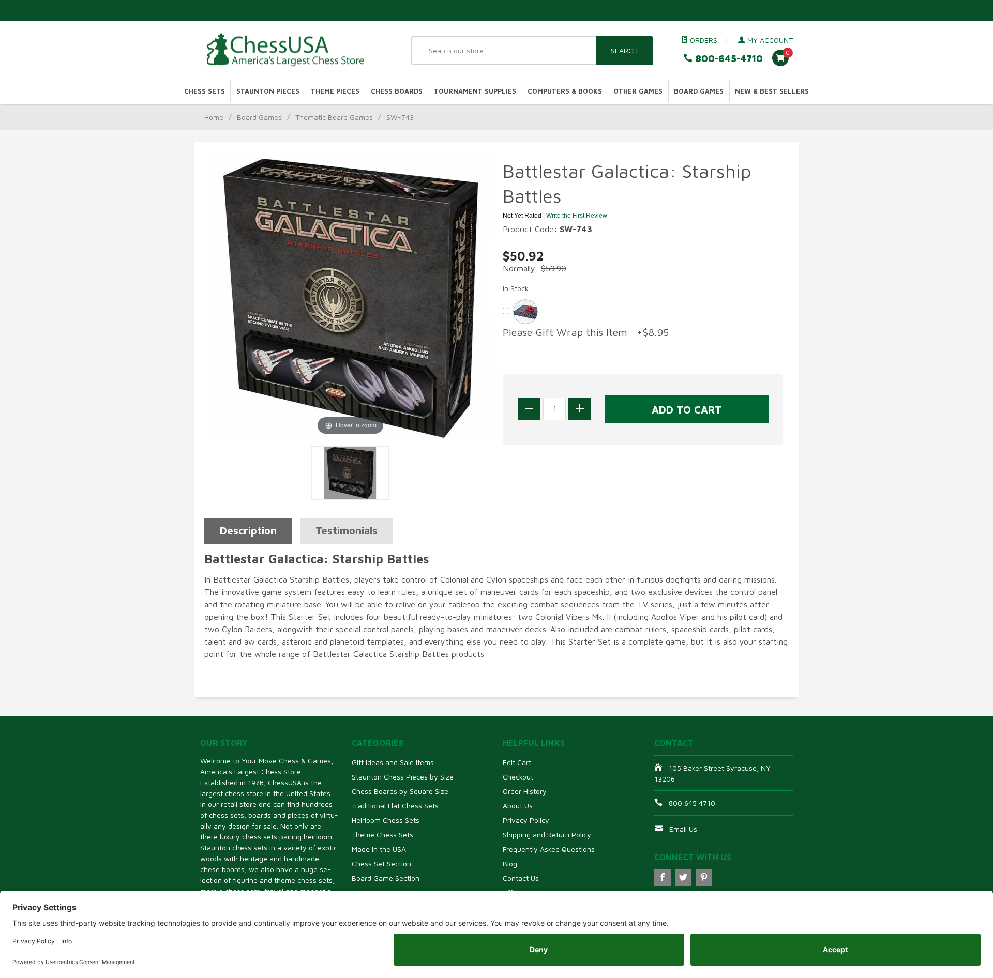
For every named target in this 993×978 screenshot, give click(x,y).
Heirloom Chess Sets (385, 820)
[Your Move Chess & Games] (295, 50)
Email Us (683, 828)
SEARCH (624, 50)
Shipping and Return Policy (547, 834)
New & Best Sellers (772, 91)
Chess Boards (397, 91)
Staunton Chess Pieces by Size (403, 776)
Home (213, 117)
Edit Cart (517, 762)
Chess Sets (204, 91)
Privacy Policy (526, 820)
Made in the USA (379, 849)
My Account (769, 40)
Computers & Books (565, 91)
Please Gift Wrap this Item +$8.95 (586, 332)
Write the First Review (576, 215)
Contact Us (521, 878)
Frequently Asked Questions (549, 849)
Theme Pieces (335, 91)
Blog (510, 863)
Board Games (699, 91)
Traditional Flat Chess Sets (395, 805)
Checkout (518, 776)
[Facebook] (662, 877)
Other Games (638, 91)
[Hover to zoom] (350, 297)
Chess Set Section (381, 863)
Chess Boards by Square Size (400, 791)
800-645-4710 (728, 58)
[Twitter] (683, 877)
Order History (525, 791)
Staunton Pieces (267, 91)
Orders (702, 40)
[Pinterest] (704, 877)
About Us (518, 805)
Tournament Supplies (475, 91)
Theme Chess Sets (382, 834)
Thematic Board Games (334, 117)
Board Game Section (385, 878)
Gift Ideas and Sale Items (393, 762)
